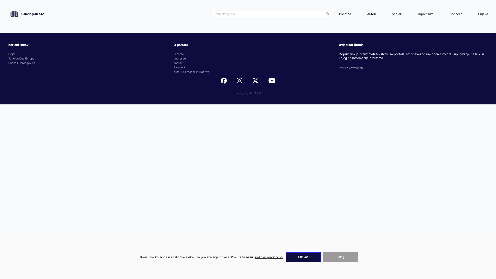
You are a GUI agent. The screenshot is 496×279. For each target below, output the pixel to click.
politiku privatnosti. (269, 257)
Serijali (397, 14)
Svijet (11, 54)
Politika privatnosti (351, 68)
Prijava (483, 14)
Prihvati (303, 257)
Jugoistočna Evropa (21, 58)
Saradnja (179, 67)
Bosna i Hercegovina (21, 63)
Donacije (456, 14)
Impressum (425, 14)
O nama (179, 54)
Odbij (340, 257)
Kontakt (178, 63)
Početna (345, 14)
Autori (371, 14)
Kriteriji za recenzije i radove (191, 71)
